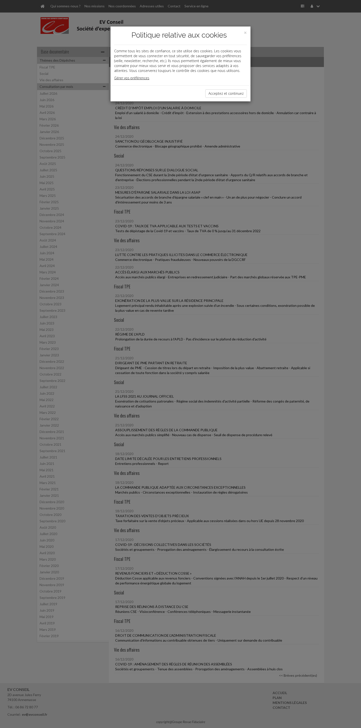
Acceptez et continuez (226, 93)
